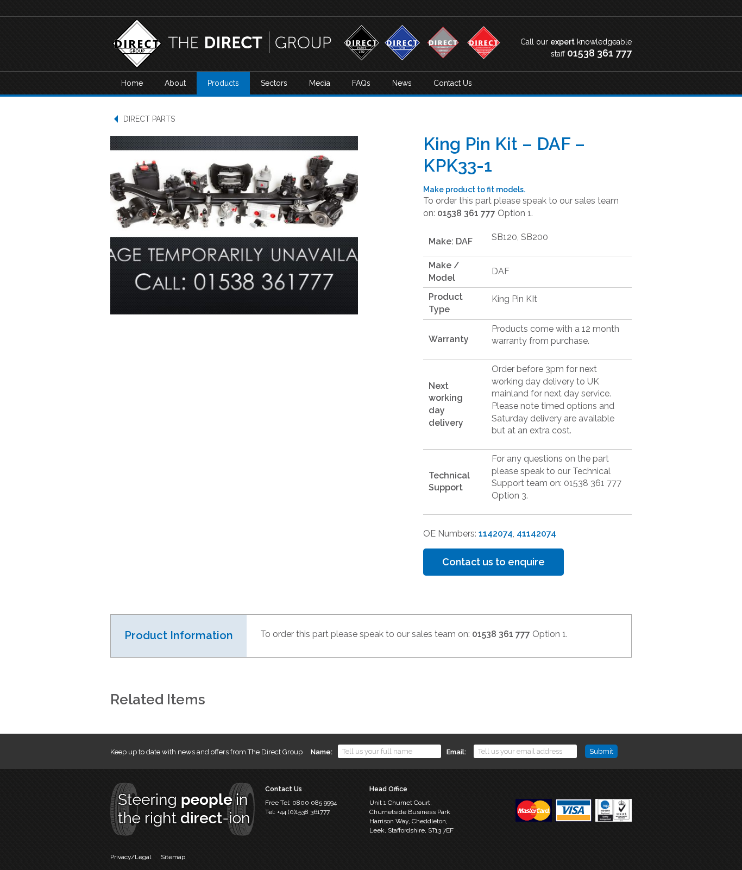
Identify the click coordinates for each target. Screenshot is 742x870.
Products (223, 83)
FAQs (361, 83)
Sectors (274, 83)
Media (319, 83)
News (402, 83)
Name (321, 752)
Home (132, 83)
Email (455, 752)
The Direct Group (221, 44)
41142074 (536, 533)
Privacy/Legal (130, 857)
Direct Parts (149, 119)
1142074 (496, 533)
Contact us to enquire (493, 562)
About (175, 83)
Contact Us (452, 83)
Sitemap (173, 857)
